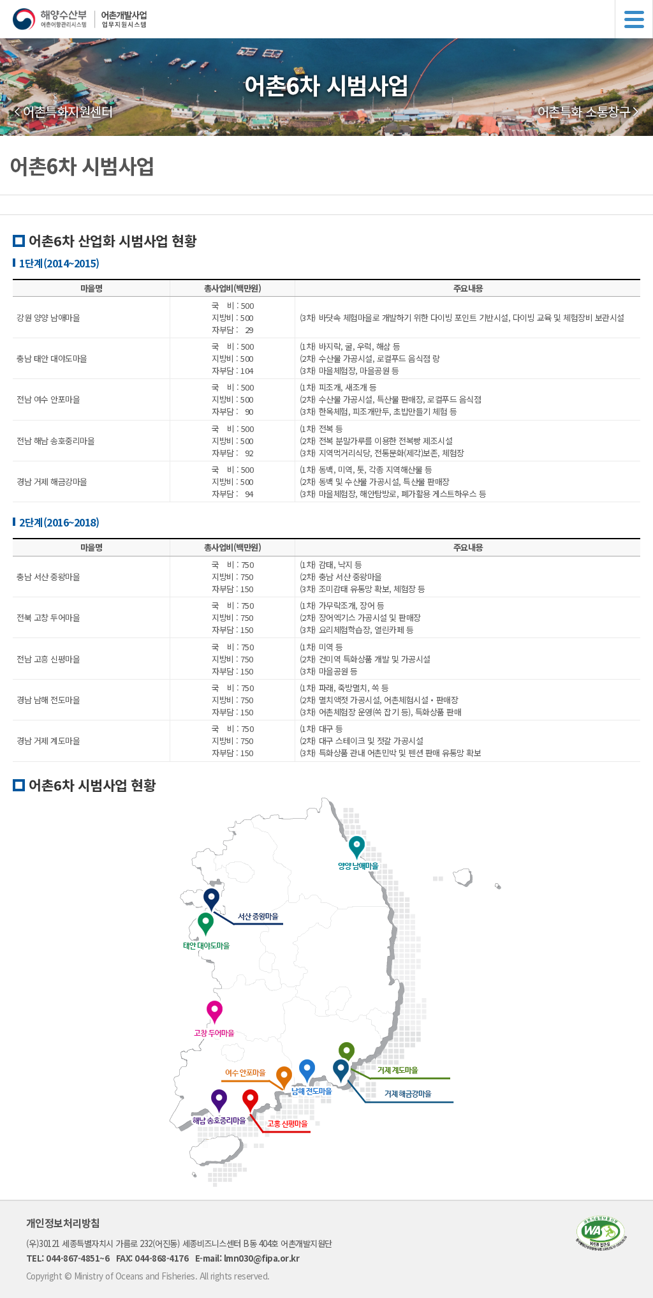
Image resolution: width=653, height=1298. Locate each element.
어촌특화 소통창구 (584, 111)
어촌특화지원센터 (67, 111)
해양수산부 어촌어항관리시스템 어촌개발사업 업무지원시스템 (333, 19)
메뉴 (634, 19)
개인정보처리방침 (63, 1222)
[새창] (601, 1246)
